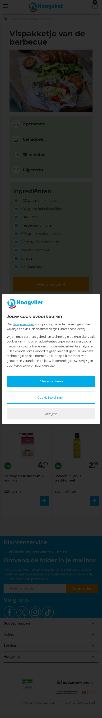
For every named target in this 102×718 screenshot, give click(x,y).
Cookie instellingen (51, 397)
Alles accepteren (51, 381)
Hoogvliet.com (23, 324)
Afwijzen (51, 414)
